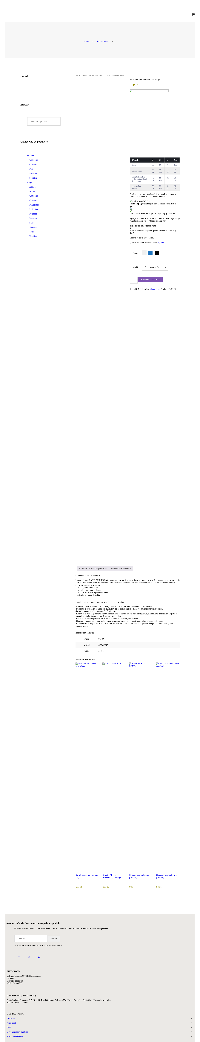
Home (86, 41)
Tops (31, 232)
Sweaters (33, 178)
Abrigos (32, 187)
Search (57, 121)
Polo (31, 169)
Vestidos (33, 236)
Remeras (33, 173)
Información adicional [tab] (120, 568)
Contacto (11, 1018)
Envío (9, 1027)
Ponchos (33, 214)
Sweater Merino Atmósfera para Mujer (111, 876)
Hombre (30, 155)
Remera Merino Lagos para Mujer (139, 876)
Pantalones (34, 205)
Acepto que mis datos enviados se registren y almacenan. (38, 945)
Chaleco (32, 164)
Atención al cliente (15, 1036)
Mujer (84, 75)
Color (136, 253)
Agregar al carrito (150, 279)
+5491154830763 (14, 983)
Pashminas (34, 209)
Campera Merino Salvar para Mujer (166, 876)
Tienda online (102, 41)
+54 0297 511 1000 (19, 1002)
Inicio (78, 75)
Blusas (32, 191)
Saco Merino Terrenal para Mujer (87, 876)
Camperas (33, 160)
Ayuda (161, 242)
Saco (91, 75)
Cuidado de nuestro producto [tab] (93, 568)
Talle (135, 266)
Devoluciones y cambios (17, 1032)
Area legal (11, 1023)
